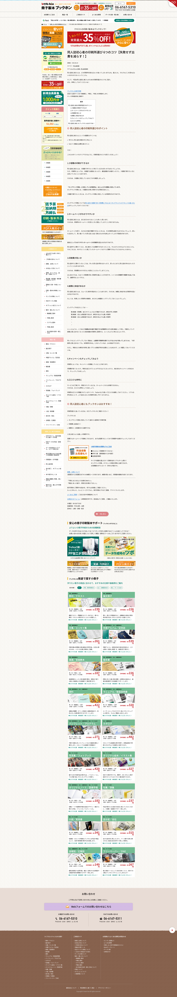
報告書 (48, 366)
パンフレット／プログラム (53, 380)
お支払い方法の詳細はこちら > (124, 20)
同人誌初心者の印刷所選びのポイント (80, 105)
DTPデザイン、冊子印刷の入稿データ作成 (53, 436)
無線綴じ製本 (51, 313)
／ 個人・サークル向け (93, 721)
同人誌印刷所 (84, 69)
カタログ (48, 386)
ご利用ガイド (52, 249)
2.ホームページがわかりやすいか (80, 110)
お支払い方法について (53, 268)
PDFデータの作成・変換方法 (53, 442)
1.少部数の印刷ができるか (78, 108)
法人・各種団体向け (107, 721)
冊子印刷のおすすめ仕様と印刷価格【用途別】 (53, 454)
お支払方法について (80, 943)
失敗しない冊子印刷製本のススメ (58, 24)
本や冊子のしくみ (51, 474)
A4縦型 (48, 163)
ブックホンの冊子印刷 (74, 91)
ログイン (131, 3)
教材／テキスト (51, 344)
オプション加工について (53, 305)
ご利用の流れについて (53, 259)
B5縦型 (48, 167)
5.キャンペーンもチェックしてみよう (82, 118)
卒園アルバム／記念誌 (53, 357)
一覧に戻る (102, 514)
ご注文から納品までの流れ (82, 951)
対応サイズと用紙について (82, 949)
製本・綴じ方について (53, 310)
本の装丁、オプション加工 (53, 469)
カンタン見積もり (109, 940)
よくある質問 (108, 943)
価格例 (81, 619)
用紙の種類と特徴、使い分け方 (53, 479)
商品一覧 (52, 339)
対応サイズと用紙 (51, 301)
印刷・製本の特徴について (53, 291)
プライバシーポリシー (104, 988)
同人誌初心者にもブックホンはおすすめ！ (81, 123)
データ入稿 (107, 949)
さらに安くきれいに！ (92, 619)
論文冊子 (48, 348)
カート (120, 3)
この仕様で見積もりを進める (52, 129)
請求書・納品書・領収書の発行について (53, 279)
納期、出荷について (52, 264)
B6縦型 (48, 176)
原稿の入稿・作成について (53, 285)
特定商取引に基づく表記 (87, 988)
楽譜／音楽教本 (51, 362)
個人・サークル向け (73, 753)
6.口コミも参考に (75, 121)
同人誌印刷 (49, 464)
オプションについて (80, 971)
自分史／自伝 (50, 416)
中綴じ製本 (50, 318)
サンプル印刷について (53, 296)
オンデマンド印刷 (75, 69)
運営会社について (71, 988)
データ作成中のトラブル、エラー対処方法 (53, 448)
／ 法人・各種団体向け (117, 625)
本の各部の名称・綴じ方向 (54, 332)
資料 (47, 371)
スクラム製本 (51, 322)
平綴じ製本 (50, 327)
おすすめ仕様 (73, 619)
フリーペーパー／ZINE (53, 425)
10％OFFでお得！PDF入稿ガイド (53, 254)
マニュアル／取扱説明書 (53, 375)
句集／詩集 (49, 406)
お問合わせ (107, 951)
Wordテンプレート (109, 947)
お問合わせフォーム (73, 499)
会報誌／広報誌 (51, 420)
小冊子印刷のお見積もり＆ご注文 (101, 446)
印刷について (79, 969)
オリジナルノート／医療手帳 (53, 401)
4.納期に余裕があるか (77, 115)
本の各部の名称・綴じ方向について (86, 967)
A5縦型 (48, 172)
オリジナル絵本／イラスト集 (53, 395)
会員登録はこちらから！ (105, 3)
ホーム (45, 24)
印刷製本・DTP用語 (52, 459)
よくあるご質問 (72, 494)
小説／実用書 (50, 411)
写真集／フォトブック (53, 390)
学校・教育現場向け (73, 593)
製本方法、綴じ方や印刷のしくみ (53, 485)
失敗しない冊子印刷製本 (52, 431)
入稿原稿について (80, 973)
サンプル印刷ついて (80, 954)
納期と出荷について (80, 940)
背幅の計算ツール (80, 947)
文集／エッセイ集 (51, 353)
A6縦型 (48, 181)
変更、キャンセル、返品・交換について (53, 273)
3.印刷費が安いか (75, 113)
